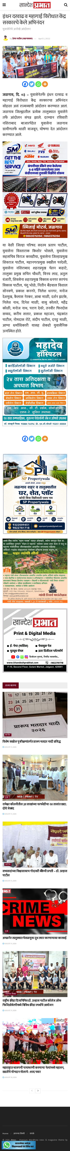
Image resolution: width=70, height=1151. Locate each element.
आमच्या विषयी (19, 1133)
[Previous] (31, 1091)
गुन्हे (6, 797)
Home (5, 1133)
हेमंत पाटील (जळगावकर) (23, 38)
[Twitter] (32, 84)
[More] (45, 84)
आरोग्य (8, 864)
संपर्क (32, 1133)
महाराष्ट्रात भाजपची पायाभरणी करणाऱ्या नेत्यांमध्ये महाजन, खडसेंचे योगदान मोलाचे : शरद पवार (33, 1070)
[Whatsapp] (38, 84)
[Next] (38, 1091)
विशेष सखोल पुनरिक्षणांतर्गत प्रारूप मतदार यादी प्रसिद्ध (32, 741)
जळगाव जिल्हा (10, 994)
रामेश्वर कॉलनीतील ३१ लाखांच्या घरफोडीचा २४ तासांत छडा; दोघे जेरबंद (34, 806)
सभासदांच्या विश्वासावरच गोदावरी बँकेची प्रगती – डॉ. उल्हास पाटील (35, 873)
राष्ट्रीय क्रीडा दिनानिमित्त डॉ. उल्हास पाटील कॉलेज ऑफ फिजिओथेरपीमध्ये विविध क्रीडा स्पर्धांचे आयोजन (32, 1003)
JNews (13, 1140)
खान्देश (7, 734)
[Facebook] (25, 84)
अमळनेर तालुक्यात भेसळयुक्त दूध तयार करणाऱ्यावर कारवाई (34, 938)
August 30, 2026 (10, 1077)
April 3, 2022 (44, 38)
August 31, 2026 (10, 747)
